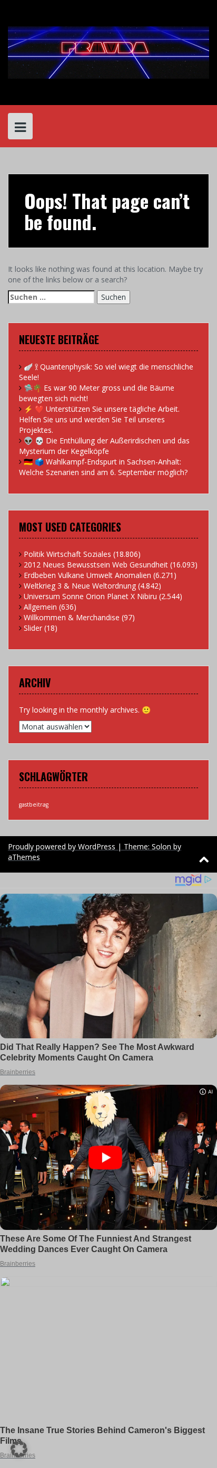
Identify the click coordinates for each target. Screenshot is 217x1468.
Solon (161, 846)
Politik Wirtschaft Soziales (67, 554)
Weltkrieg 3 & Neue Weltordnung (80, 586)
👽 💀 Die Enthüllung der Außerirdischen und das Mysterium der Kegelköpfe (104, 445)
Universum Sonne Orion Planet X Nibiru (90, 596)
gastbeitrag (33, 804)
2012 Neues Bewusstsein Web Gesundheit (96, 565)
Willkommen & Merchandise (72, 617)
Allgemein (40, 607)
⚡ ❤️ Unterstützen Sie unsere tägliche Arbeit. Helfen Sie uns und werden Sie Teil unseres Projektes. (99, 419)
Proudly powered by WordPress (61, 846)
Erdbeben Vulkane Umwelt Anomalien (87, 575)
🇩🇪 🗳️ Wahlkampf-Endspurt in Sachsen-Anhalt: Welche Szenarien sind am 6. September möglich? (103, 467)
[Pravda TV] (108, 51)
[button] (19, 1449)
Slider (33, 628)
